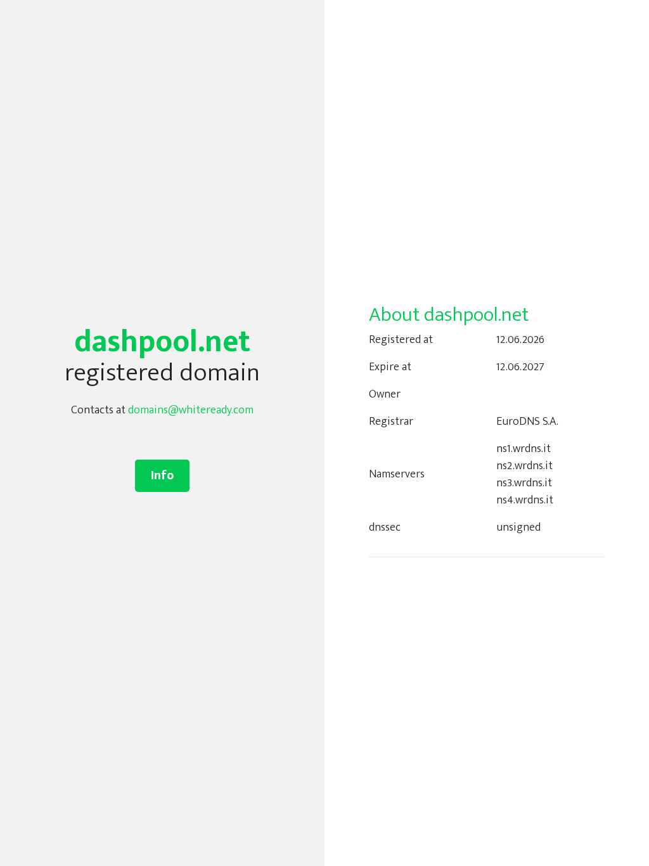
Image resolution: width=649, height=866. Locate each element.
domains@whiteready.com (191, 410)
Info (162, 475)
